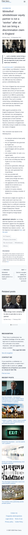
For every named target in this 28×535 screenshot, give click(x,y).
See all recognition (7, 353)
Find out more (6, 373)
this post (4, 232)
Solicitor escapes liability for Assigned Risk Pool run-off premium (21, 275)
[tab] (10, 324)
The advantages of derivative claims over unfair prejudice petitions (13, 482)
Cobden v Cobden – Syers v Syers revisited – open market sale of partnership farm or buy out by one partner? (14, 422)
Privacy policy (9, 522)
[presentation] (14, 302)
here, (21, 230)
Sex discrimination (8, 242)
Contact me (14, 513)
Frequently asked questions (14, 516)
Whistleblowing (19, 242)
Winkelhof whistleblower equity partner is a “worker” (7, 274)
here (8, 261)
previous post (9, 67)
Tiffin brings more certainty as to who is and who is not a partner (14, 314)
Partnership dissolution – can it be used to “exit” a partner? (13, 442)
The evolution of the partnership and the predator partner (13, 502)
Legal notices (9, 519)
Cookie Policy (19, 522)
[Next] (23, 309)
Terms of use (18, 519)
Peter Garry (7, 37)
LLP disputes (6, 236)
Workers (5, 246)
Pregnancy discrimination (9, 239)
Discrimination (6, 8)
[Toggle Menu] (24, 1)
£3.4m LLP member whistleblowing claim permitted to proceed (13, 462)
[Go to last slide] (4, 309)
